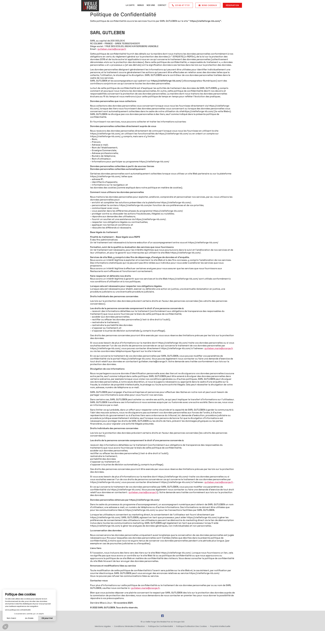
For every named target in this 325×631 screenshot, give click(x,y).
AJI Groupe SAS (177, 621)
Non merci (11, 618)
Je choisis (29, 618)
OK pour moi (47, 618)
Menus (140, 5)
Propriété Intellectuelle (220, 626)
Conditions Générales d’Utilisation (129, 626)
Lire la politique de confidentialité (17, 610)
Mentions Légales (103, 626)
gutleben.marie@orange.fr (112, 49)
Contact (162, 5)
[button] (5, 627)
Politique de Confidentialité (160, 626)
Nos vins (151, 5)
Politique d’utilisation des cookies (191, 626)
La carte (130, 5)
